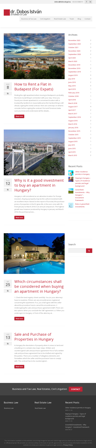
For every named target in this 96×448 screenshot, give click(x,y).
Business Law (9, 408)
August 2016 (73, 120)
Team (72, 19)
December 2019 (74, 65)
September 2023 (74, 44)
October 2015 (73, 134)
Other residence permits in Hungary (78, 408)
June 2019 (72, 82)
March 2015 (72, 155)
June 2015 (72, 148)
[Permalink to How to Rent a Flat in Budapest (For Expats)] (34, 56)
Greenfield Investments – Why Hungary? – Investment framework (82, 195)
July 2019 (71, 79)
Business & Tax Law (28, 19)
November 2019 (74, 68)
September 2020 (74, 54)
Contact (87, 19)
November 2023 (74, 40)
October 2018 (73, 96)
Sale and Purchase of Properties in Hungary (34, 337)
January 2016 (73, 127)
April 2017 (72, 110)
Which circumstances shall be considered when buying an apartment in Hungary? (39, 286)
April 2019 (72, 89)
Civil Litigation (45, 19)
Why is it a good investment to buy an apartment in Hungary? (39, 185)
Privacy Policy (68, 445)
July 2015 (71, 145)
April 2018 (72, 100)
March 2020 (72, 61)
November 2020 (74, 51)
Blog (79, 19)
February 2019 (73, 93)
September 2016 (74, 117)
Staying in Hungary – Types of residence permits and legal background (75, 416)
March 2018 (72, 103)
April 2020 (72, 58)
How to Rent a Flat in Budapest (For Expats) (33, 87)
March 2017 (72, 113)
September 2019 (74, 72)
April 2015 (72, 152)
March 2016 (72, 124)
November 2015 (74, 131)
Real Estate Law (60, 19)
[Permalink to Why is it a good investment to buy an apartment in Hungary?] (34, 152)
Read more (19, 116)
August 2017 (73, 106)
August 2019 (73, 75)
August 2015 (73, 141)
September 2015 (74, 138)
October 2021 (73, 47)
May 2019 (72, 86)
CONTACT (75, 389)
